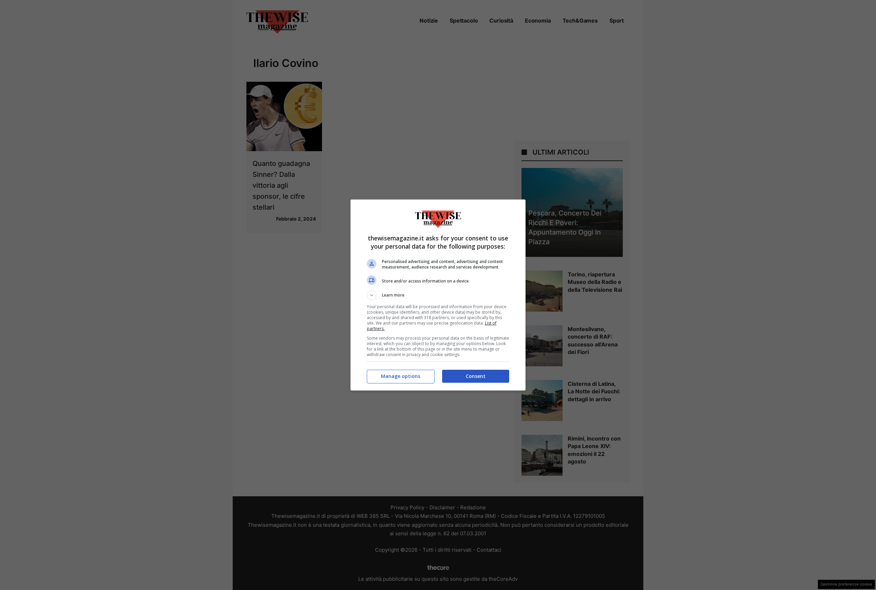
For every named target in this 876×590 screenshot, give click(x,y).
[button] (438, 295)
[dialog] (438, 295)
